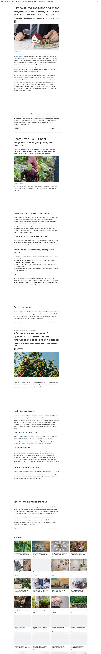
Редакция (61, 653)
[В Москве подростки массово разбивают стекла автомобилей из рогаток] (41, 549)
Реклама (9, 653)
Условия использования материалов (70, 653)
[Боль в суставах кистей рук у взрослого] (60, 605)
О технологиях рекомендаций (82, 653)
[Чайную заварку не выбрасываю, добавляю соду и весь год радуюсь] (60, 549)
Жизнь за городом (32, 330)
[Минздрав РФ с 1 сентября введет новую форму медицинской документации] (41, 586)
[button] (36, 37)
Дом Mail (25, 330)
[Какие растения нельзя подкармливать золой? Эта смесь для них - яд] (78, 549)
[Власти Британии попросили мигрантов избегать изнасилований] (60, 586)
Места (22, 4)
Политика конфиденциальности (93, 653)
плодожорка (25, 436)
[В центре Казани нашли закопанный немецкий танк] (22, 568)
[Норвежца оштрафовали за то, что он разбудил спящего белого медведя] (78, 642)
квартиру (32, 82)
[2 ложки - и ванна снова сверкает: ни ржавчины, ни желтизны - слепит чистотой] (78, 568)
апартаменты (19, 71)
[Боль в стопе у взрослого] (41, 568)
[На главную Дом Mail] (4, 1)
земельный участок (29, 71)
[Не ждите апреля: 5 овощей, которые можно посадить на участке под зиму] (60, 623)
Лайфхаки (29, 135)
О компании (6, 653)
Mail (2, 653)
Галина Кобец (20, 348)
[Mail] (2, 1)
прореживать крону (50, 506)
